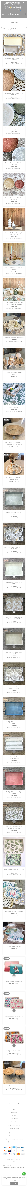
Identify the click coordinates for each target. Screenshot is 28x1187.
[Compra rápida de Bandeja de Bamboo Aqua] (14, 941)
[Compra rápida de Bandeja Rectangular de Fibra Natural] (14, 367)
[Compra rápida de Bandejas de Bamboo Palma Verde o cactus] (14, 863)
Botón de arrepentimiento (17, 1167)
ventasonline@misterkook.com (15, 1139)
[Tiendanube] (14, 1161)
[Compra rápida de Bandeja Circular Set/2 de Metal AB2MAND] (14, 87)
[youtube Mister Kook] (18, 1104)
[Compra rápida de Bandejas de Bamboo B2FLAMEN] (14, 1010)
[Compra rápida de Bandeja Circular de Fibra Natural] (14, 332)
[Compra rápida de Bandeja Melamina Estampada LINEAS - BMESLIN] (14, 751)
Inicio (9, 20)
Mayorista (14, 1122)
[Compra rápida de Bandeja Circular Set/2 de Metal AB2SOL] (14, 122)
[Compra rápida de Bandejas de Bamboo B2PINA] (14, 1045)
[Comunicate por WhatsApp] (24, 1173)
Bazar (13, 20)
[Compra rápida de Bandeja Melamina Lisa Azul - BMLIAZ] (14, 716)
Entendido (14, 1183)
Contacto (14, 1115)
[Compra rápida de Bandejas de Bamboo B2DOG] (14, 975)
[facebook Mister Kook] (14, 1104)
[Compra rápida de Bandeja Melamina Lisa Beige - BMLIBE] (14, 577)
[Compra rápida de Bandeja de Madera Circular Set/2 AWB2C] (14, 262)
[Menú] (3, 15)
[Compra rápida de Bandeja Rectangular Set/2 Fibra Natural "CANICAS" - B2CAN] (14, 297)
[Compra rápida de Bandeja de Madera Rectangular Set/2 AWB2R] (14, 227)
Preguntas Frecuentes (14, 1125)
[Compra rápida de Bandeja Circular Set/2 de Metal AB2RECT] (14, 52)
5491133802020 (15, 1133)
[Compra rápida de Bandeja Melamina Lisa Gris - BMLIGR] (14, 507)
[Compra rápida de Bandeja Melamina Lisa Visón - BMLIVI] (14, 646)
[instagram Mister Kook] (9, 1104)
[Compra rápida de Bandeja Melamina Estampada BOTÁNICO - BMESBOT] (14, 821)
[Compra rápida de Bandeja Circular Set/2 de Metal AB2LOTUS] (14, 192)
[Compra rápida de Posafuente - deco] (14, 1080)
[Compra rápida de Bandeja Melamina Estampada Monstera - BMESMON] (14, 611)
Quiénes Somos (14, 1118)
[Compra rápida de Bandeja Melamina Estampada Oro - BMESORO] (14, 542)
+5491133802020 (15, 1136)
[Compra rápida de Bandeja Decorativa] (14, 402)
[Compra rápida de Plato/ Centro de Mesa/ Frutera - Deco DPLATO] (14, 472)
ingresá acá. (7, 1167)
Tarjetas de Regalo (14, 1128)
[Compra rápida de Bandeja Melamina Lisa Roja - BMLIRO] (14, 786)
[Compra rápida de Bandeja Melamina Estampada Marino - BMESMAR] (14, 681)
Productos (14, 1112)
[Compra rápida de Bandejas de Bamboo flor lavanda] (14, 906)
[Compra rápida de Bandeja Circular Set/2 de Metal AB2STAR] (14, 157)
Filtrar (3, 28)
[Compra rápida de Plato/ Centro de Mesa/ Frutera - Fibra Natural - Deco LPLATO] (14, 437)
